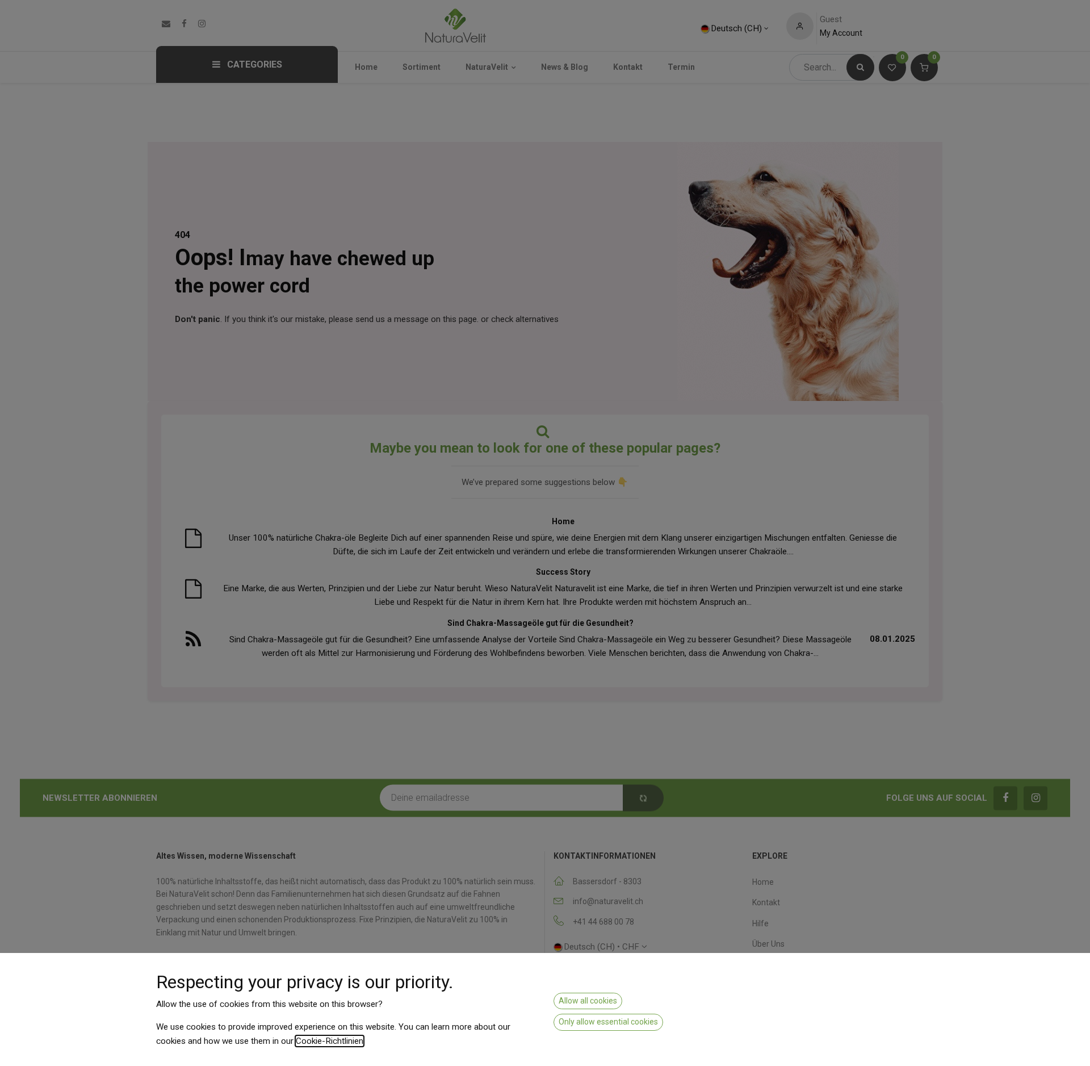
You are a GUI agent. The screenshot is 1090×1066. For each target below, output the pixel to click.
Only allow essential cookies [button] (608, 1021)
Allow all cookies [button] (588, 1000)
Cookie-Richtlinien (329, 1041)
